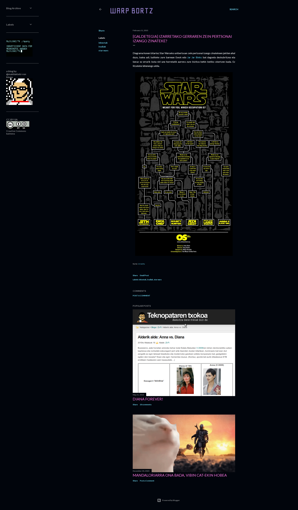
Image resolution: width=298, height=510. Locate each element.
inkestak (103, 42)
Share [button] (101, 30)
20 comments (145, 404)
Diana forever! (148, 399)
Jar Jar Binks (194, 57)
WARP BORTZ (131, 10)
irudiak (102, 46)
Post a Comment (141, 295)
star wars (103, 50)
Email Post (144, 275)
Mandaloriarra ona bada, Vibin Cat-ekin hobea (180, 475)
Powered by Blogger (171, 500)
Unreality (141, 264)
